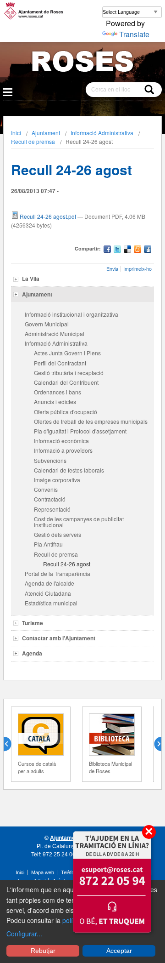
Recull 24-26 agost (66, 564)
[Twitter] (117, 250)
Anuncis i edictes (55, 401)
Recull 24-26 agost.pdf (47, 216)
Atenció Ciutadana (48, 593)
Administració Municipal (54, 333)
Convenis (46, 489)
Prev (11, 744)
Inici (16, 133)
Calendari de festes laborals (69, 470)
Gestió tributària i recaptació (69, 372)
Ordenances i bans (57, 392)
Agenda (32, 653)
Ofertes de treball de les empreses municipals (91, 421)
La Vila (30, 278)
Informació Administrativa (102, 133)
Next (154, 744)
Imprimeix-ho (137, 268)
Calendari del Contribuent (66, 382)
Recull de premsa (33, 141)
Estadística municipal (51, 603)
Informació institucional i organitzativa (71, 314)
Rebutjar (43, 950)
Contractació (50, 499)
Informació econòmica (61, 440)
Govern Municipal (47, 324)
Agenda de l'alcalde (49, 583)
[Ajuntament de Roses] (82, 63)
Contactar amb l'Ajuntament (58, 638)
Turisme (32, 623)
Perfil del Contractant (60, 363)
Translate (134, 34)
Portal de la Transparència (57, 573)
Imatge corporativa (57, 480)
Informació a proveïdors (63, 450)
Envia (112, 268)
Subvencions (50, 460)
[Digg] (147, 250)
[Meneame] (137, 250)
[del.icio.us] (127, 250)
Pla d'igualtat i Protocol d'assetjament (80, 431)
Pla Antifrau (48, 544)
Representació (52, 509)
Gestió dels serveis (57, 534)
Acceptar (119, 950)
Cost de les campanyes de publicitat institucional (79, 522)
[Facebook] (107, 250)
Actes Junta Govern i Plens (67, 353)
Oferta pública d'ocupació (65, 412)
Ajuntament (46, 133)
